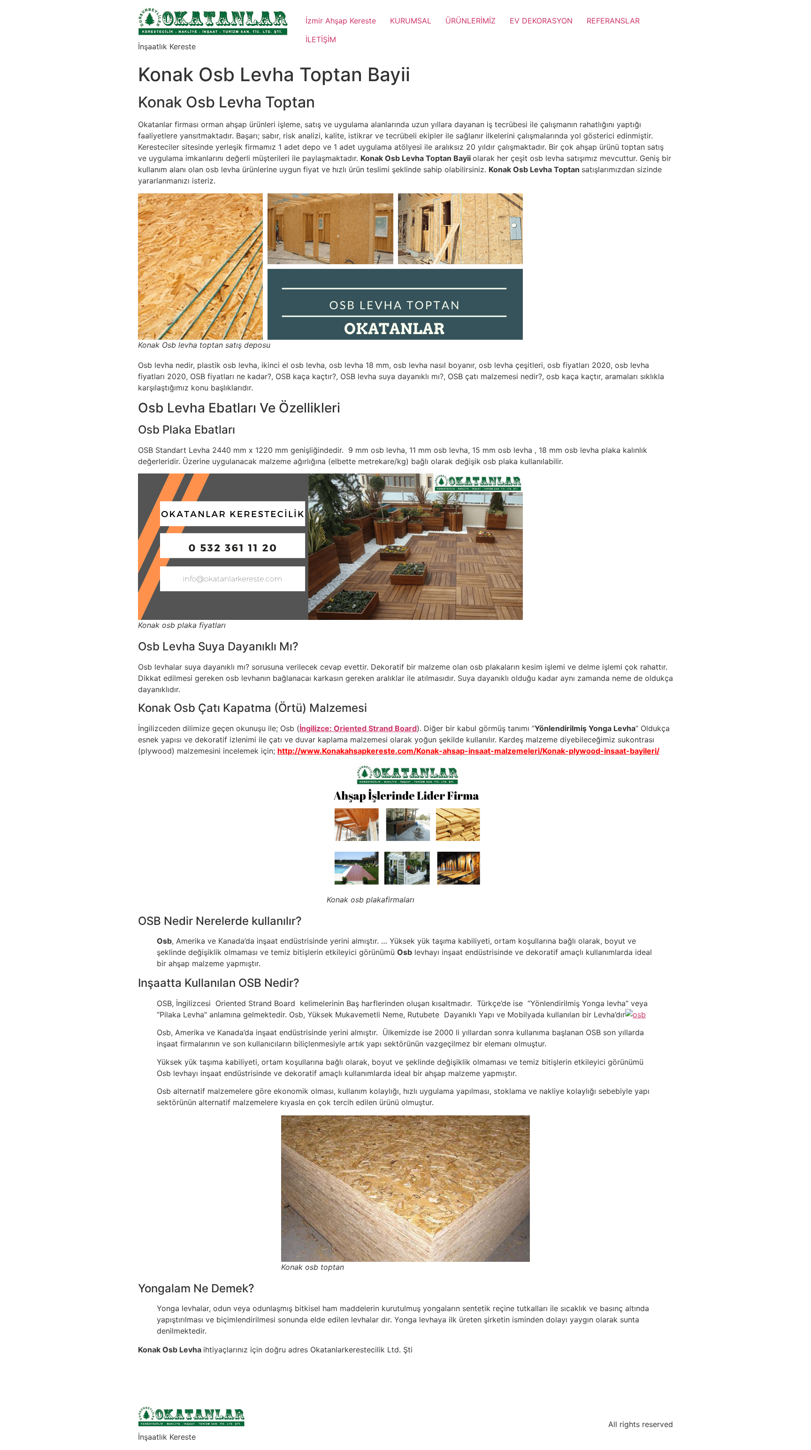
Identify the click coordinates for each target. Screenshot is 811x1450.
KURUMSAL (410, 20)
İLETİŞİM (321, 39)
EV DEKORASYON (541, 20)
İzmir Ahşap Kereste (341, 20)
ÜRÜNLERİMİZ (470, 20)
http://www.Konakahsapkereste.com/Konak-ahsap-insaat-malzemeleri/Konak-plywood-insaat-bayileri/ (468, 751)
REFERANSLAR (613, 20)
